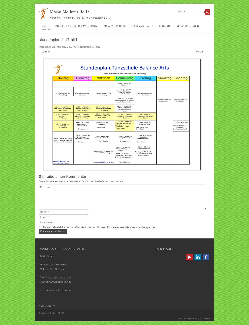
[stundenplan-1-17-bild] (122, 114)
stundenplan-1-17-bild (89, 47)
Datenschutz (47, 306)
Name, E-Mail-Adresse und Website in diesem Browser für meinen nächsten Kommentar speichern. (100, 227)
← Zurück (44, 51)
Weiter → (201, 51)
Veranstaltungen (188, 26)
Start (45, 26)
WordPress (205, 318)
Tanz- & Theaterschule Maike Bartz (76, 26)
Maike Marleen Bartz (70, 11)
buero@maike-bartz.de (60, 277)
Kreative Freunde (115, 26)
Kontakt (47, 29)
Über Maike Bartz (142, 26)
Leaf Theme (183, 318)
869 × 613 (73, 47)
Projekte (165, 26)
